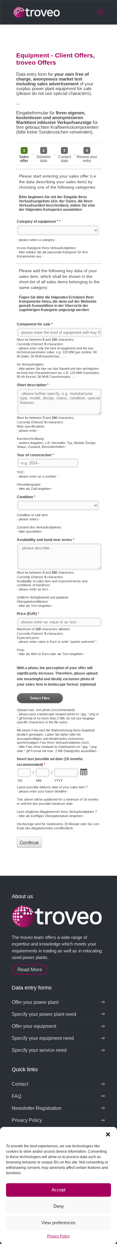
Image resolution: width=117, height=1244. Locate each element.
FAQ (16, 1096)
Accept (58, 1189)
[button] (108, 1134)
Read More (29, 969)
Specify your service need (39, 1050)
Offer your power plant (35, 1002)
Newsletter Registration (37, 1108)
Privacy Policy (58, 1236)
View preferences (58, 1222)
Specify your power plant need (44, 1014)
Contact (20, 1084)
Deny (58, 1206)
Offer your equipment (34, 1026)
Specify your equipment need (43, 1038)
